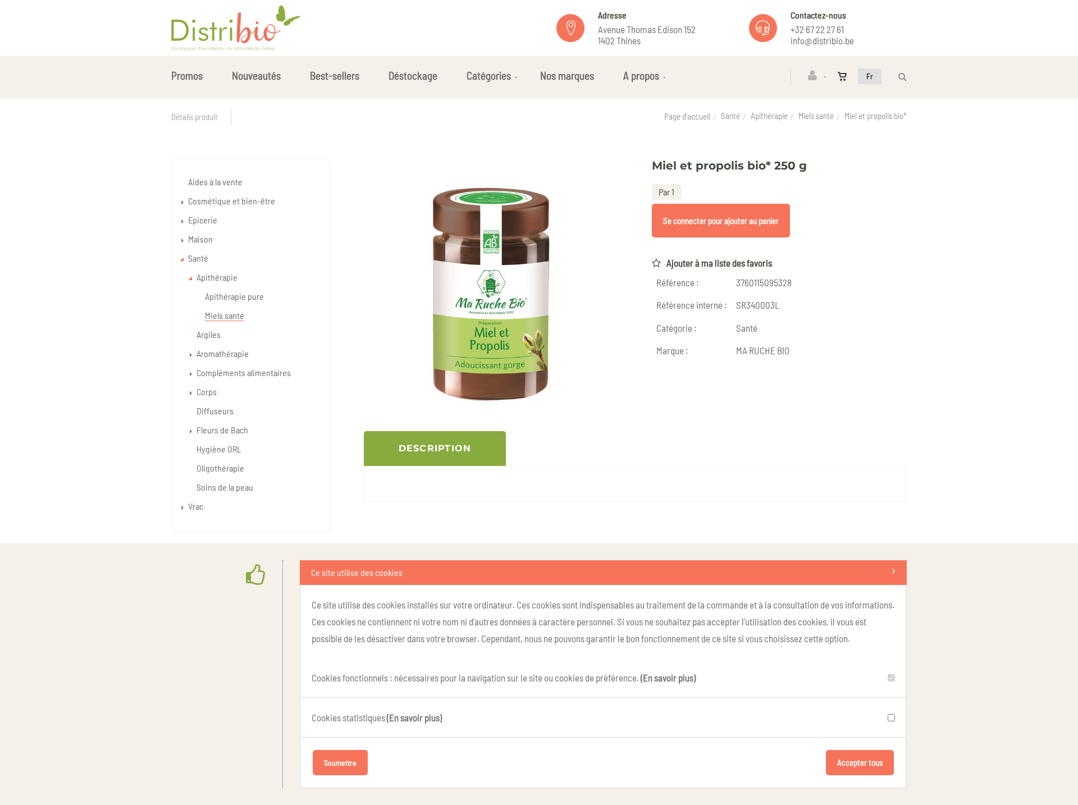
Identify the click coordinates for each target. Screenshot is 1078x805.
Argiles (209, 334)
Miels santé (816, 116)
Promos (187, 75)
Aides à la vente (215, 181)
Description (435, 448)
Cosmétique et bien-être (231, 200)
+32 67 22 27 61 (817, 29)
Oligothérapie (220, 468)
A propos (641, 75)
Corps (207, 391)
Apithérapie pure (234, 296)
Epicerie (202, 219)
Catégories (489, 75)
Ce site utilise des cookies (357, 572)
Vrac (195, 506)
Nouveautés (256, 75)
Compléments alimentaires (244, 372)
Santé (730, 116)
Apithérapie (769, 116)
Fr (869, 76)
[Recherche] (900, 76)
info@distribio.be (822, 40)
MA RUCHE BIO (762, 350)
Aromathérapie (223, 353)
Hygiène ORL (219, 448)
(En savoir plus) (668, 677)
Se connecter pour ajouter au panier (721, 221)
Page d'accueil (687, 116)
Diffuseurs (215, 410)
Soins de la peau (225, 487)
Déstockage (413, 75)
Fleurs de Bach (222, 429)
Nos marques (567, 75)
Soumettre (340, 762)
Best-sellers (334, 75)
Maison (200, 239)
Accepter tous (860, 762)
